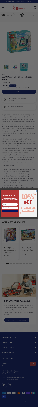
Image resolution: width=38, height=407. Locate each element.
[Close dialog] (36, 191)
